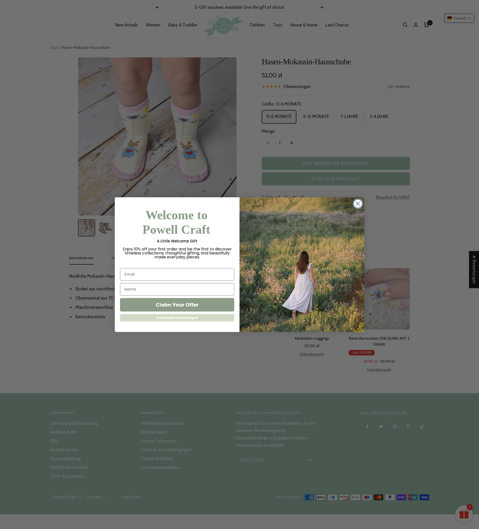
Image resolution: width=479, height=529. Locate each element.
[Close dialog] (358, 203)
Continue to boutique (177, 317)
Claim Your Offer (177, 304)
